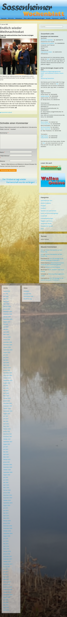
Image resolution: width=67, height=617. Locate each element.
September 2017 (7, 564)
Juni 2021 (5, 449)
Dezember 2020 (7, 464)
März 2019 (6, 518)
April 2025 (6, 332)
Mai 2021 (5, 452)
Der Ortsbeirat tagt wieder (13, 179)
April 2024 (6, 362)
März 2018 (6, 549)
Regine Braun (44, 136)
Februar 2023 (7, 398)
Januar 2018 (6, 554)
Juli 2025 (5, 324)
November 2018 (7, 528)
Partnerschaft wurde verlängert (21, 182)
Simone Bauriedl (45, 124)
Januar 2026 (6, 309)
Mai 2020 (5, 482)
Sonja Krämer (44, 137)
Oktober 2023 (7, 378)
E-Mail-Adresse (4, 157)
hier (48, 59)
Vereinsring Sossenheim (47, 78)
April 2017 (6, 577)
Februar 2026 (7, 306)
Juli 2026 (5, 293)
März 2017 (6, 579)
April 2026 (6, 301)
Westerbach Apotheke (47, 40)
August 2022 (6, 413)
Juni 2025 (5, 327)
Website (2, 161)
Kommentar (4, 133)
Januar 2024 (6, 370)
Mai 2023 (5, 390)
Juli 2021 (5, 447)
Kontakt (48, 18)
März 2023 (6, 395)
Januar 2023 (6, 401)
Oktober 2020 (7, 469)
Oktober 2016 (7, 592)
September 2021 (7, 441)
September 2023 (7, 380)
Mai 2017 (5, 574)
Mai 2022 (5, 421)
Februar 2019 (7, 520)
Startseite (3, 18)
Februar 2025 (7, 337)
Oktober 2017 (7, 561)
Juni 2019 (5, 510)
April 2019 (6, 515)
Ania (42, 250)
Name (2, 152)
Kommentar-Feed (28, 296)
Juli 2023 (5, 385)
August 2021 (6, 444)
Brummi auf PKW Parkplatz (52, 267)
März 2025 (6, 334)
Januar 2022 (6, 431)
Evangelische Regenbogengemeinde (51, 71)
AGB (61, 18)
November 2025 (7, 314)
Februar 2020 (7, 490)
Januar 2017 (6, 584)
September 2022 (7, 411)
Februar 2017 (7, 582)
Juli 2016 (5, 600)
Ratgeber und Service (47, 221)
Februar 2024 (7, 367)
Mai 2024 (5, 360)
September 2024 (7, 350)
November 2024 (7, 344)
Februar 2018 (7, 551)
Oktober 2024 (7, 347)
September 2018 (7, 533)
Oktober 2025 (7, 316)
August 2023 (6, 383)
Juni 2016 (5, 602)
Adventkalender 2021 (46, 200)
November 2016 (7, 589)
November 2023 (7, 375)
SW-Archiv (11, 18)
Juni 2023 (5, 388)
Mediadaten (18, 18)
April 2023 (6, 393)
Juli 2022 (5, 416)
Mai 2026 (5, 299)
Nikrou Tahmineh (45, 129)
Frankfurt (43, 208)
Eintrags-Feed (27, 293)
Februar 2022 (7, 429)
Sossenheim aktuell (6, 112)
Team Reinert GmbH (46, 52)
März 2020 (6, 487)
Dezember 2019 (7, 495)
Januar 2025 (6, 339)
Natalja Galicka (45, 96)
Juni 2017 (5, 571)
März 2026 (6, 304)
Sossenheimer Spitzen (47, 226)
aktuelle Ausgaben (46, 203)
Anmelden (26, 291)
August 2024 (6, 352)
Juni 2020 (5, 480)
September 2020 (7, 472)
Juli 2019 (5, 508)
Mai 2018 (5, 543)
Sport (42, 228)
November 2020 (7, 467)
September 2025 (7, 319)
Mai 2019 (5, 513)
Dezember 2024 (7, 342)
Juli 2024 (5, 355)
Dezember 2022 (7, 403)
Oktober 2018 (7, 531)
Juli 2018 (5, 538)
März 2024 (6, 365)
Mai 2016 (5, 605)
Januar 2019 (6, 523)
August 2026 (6, 291)
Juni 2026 (5, 296)
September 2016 (7, 594)
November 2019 (7, 498)
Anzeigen (43, 205)
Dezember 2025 (7, 311)
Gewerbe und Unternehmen (48, 211)
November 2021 (7, 436)
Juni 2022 (5, 418)
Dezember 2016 (7, 587)
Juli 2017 (5, 569)
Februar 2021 (7, 459)
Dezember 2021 (7, 434)
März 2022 (6, 426)
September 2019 (7, 503)
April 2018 (6, 546)
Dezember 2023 (7, 373)
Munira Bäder (44, 122)
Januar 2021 (6, 462)
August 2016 (6, 597)
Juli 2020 (5, 477)
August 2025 (6, 322)
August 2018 (6, 536)
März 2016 (6, 610)
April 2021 (6, 454)
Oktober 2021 (7, 439)
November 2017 (7, 559)
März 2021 (6, 457)
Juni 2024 (5, 357)
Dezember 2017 (7, 556)
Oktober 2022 (7, 408)
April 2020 (6, 485)
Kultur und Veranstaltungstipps (49, 213)
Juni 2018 (5, 541)
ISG (42, 76)
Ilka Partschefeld (45, 127)
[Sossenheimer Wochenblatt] (33, 9)
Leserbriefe (44, 216)
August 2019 (6, 505)
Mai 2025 (5, 329)
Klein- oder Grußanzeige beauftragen (34, 18)
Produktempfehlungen (47, 218)
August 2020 (6, 475)
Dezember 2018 (7, 526)
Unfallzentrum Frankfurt (47, 43)
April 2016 (6, 607)
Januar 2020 (6, 492)
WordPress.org (28, 299)
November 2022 (7, 406)
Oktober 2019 (7, 500)
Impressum (55, 18)
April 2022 (6, 424)
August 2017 (6, 566)
